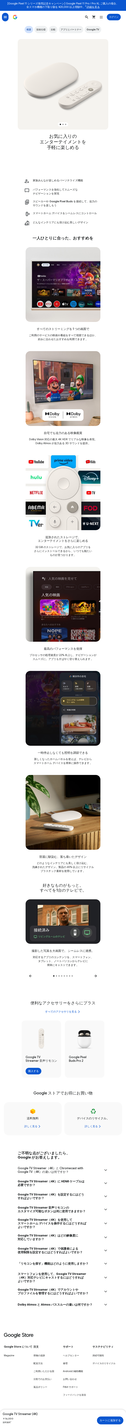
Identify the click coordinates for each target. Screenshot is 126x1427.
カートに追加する (110, 1420)
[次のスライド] (95, 976)
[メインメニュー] (5, 17)
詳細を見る (93, 7)
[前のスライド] (30, 976)
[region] (63, 84)
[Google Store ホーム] (15, 17)
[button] (87, 17)
